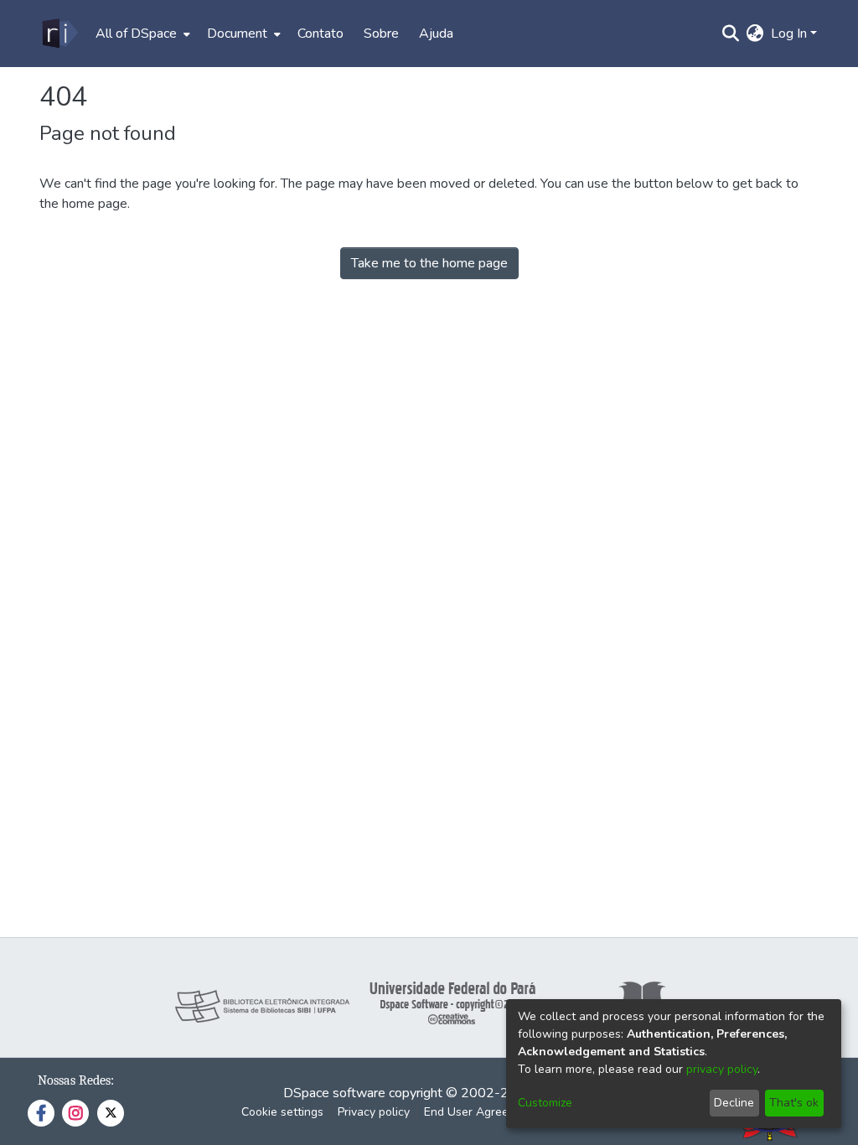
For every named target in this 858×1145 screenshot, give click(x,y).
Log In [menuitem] (789, 33)
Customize (545, 1103)
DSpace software (334, 1093)
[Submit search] (731, 33)
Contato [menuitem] (320, 33)
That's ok (794, 1103)
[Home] (59, 33)
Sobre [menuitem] (381, 33)
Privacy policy (374, 1112)
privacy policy (721, 1069)
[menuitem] (141, 33)
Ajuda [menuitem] (436, 33)
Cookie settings (282, 1112)
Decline (734, 1103)
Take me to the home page (429, 263)
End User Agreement (479, 1112)
